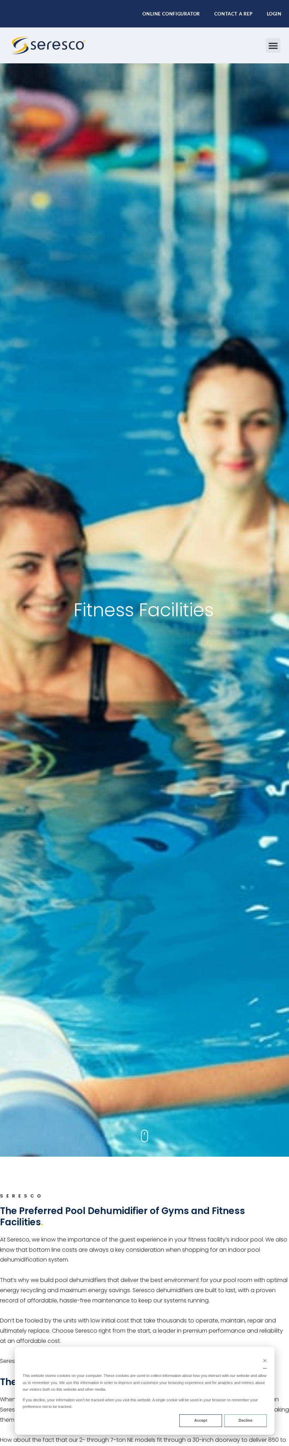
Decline (245, 1420)
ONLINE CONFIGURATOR (171, 14)
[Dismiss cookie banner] (265, 1361)
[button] (273, 45)
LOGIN (274, 14)
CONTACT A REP (233, 14)
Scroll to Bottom (144, 1136)
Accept (200, 1420)
